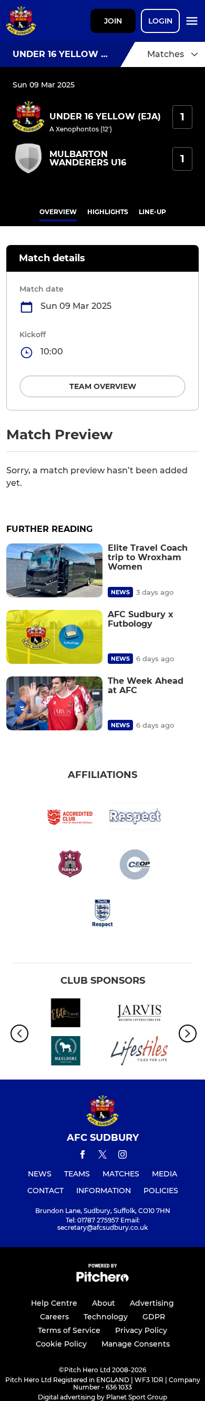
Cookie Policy (61, 1344)
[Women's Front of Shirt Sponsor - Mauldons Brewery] (66, 1052)
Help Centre (54, 1303)
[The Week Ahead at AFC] (54, 703)
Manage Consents (135, 1344)
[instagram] (122, 1156)
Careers (54, 1316)
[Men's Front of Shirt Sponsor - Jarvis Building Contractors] (139, 1014)
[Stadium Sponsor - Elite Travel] (66, 1014)
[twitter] (102, 1156)
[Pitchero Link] (102, 1279)
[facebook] (82, 1156)
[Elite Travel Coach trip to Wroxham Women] (54, 570)
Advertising (152, 1303)
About (103, 1303)
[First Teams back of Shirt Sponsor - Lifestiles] (139, 1052)
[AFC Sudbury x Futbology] (54, 637)
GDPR (153, 1316)
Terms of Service (69, 1330)
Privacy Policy (141, 1330)
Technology (106, 1316)
